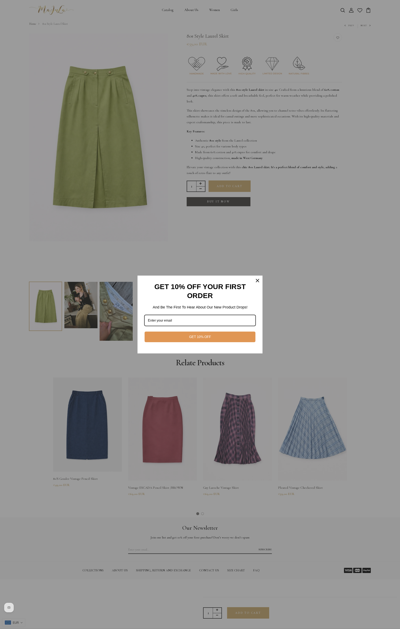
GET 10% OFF (200, 337)
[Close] (257, 281)
